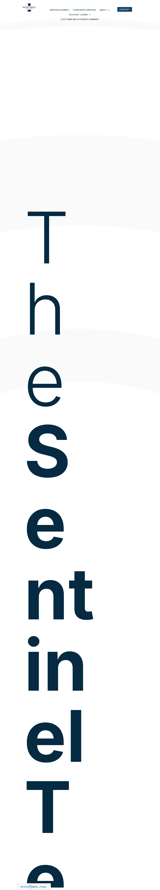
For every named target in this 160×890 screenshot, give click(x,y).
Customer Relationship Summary (80, 19)
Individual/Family (60, 10)
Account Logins (78, 15)
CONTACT (124, 9)
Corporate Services (84, 10)
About (103, 10)
